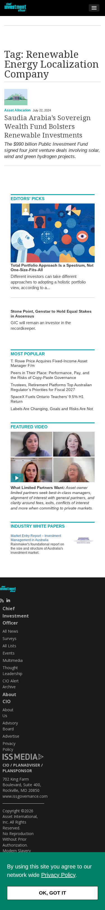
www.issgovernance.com (25, 796)
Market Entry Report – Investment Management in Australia (36, 538)
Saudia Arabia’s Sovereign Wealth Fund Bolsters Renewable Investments (47, 126)
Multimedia (13, 660)
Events (9, 653)
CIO (6, 765)
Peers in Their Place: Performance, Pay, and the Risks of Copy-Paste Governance (50, 375)
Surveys (10, 638)
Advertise (11, 736)
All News (10, 631)
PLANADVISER (26, 765)
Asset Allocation (17, 110)
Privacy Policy (58, 875)
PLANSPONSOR (17, 770)
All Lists (9, 645)
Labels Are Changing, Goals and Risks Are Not (52, 408)
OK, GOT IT (52, 893)
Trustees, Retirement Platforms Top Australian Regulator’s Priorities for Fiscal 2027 (51, 387)
